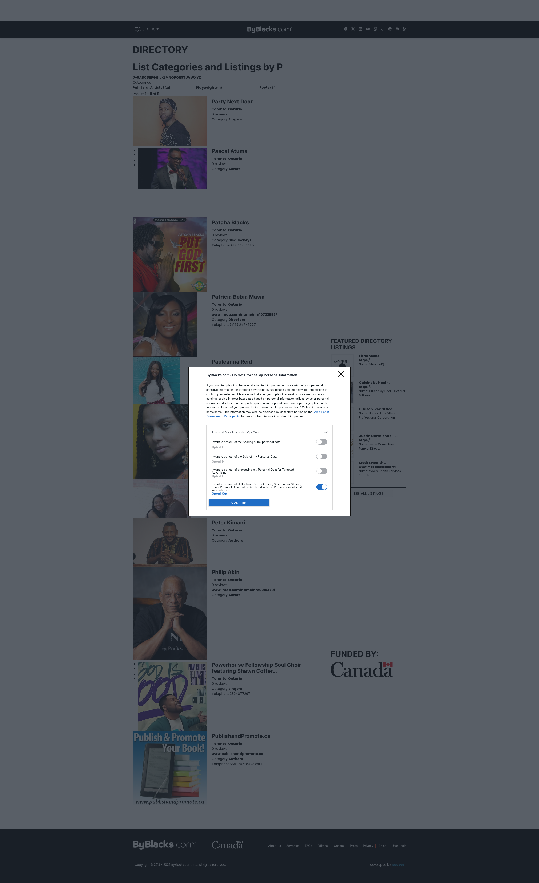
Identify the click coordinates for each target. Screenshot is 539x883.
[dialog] (269, 441)
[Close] (342, 375)
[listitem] (269, 432)
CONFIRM (239, 502)
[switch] (321, 442)
